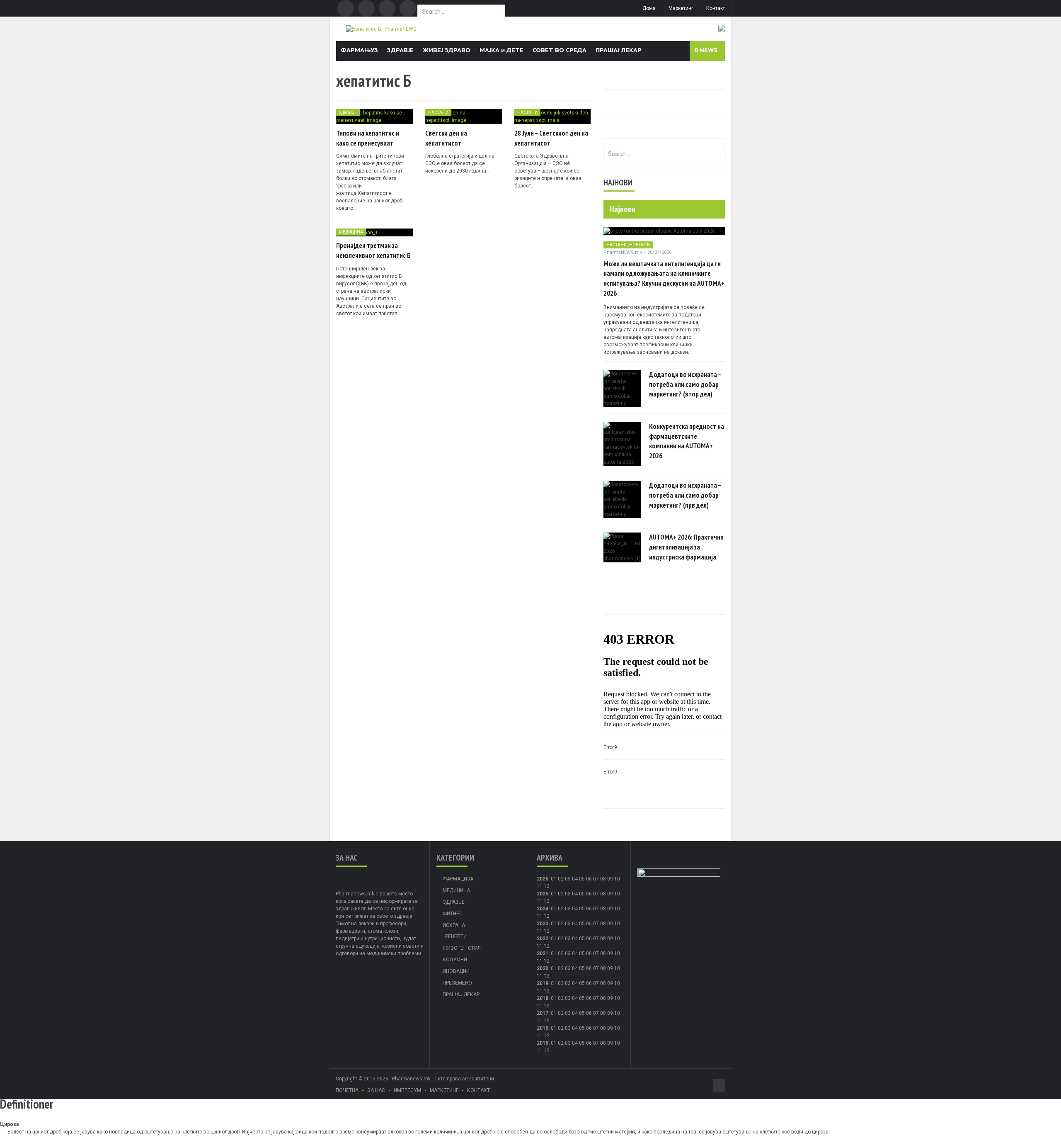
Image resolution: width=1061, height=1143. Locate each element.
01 (554, 879)
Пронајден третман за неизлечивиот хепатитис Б (373, 250)
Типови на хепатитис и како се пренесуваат (367, 138)
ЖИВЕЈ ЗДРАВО (446, 50)
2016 (542, 1028)
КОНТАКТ (478, 1090)
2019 (542, 983)
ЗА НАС (376, 1090)
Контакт (715, 8)
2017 (542, 1013)
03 (568, 879)
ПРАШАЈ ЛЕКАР (619, 50)
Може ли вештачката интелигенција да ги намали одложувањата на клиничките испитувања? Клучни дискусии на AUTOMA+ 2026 (663, 278)
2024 (542, 909)
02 (561, 879)
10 (617, 894)
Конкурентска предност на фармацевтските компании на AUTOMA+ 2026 (686, 441)
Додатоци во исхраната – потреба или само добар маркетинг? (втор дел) (685, 384)
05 (582, 879)
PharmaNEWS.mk (622, 252)
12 (547, 901)
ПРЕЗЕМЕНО (457, 983)
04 (575, 879)
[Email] (387, 8)
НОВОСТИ (639, 245)
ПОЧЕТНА (347, 1090)
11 (540, 901)
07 (596, 879)
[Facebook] (345, 8)
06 (589, 879)
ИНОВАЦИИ (456, 971)
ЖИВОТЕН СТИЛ (462, 948)
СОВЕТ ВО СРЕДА (559, 50)
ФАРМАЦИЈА (458, 879)
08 (603, 894)
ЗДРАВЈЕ (400, 50)
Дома (649, 8)
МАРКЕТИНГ (444, 1090)
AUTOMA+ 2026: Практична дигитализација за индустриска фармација (686, 547)
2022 (542, 938)
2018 (542, 998)
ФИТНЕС (453, 914)
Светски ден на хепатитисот (446, 138)
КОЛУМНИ (455, 960)
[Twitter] (366, 8)
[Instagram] (408, 8)
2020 (542, 968)
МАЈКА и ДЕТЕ (501, 50)
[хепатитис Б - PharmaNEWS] (381, 29)
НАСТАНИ (438, 112)
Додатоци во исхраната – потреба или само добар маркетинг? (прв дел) (685, 495)
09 (610, 894)
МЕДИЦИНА (351, 232)
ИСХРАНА (454, 925)
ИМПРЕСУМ (407, 1090)
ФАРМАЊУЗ (359, 50)
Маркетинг (681, 8)
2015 (542, 1043)
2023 (542, 924)
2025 (542, 894)
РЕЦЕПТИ (456, 936)
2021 (542, 953)
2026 (542, 879)
